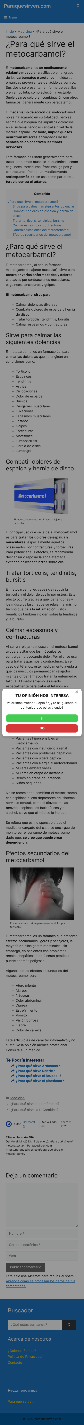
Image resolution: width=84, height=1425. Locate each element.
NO (42, 728)
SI (42, 718)
